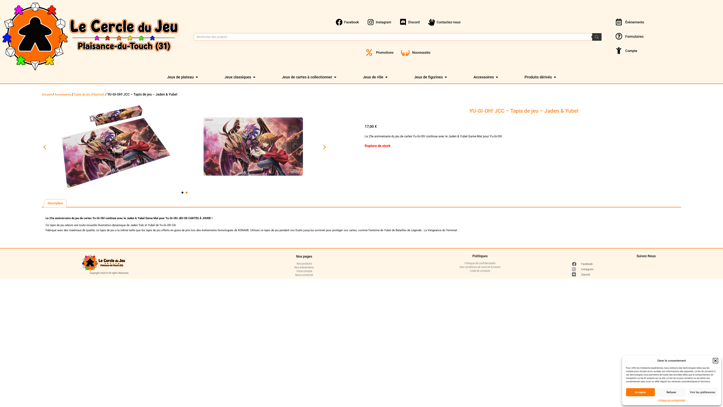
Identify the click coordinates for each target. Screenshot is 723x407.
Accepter (640, 392)
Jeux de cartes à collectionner (307, 77)
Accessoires (484, 77)
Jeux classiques (237, 77)
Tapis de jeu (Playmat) (89, 94)
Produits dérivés (538, 77)
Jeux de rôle (373, 77)
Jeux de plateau (180, 77)
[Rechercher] (597, 37)
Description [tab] (55, 203)
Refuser (671, 392)
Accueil (47, 94)
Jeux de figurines (428, 77)
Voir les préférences (702, 392)
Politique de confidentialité (671, 400)
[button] (715, 361)
